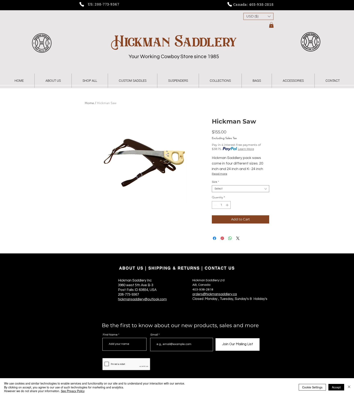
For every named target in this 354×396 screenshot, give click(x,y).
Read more (219, 173)
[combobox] (240, 188)
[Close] (349, 387)
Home (89, 103)
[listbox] (258, 16)
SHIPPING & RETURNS (174, 268)
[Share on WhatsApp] (230, 238)
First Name (110, 334)
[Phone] (81, 4)
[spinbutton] (221, 205)
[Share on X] (237, 238)
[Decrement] (215, 205)
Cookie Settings (312, 387)
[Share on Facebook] (214, 238)
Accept (336, 387)
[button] (258, 16)
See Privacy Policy (73, 391)
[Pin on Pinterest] (222, 238)
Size (215, 181)
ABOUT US (131, 268)
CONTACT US (220, 268)
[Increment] (227, 205)
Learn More (246, 149)
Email (154, 334)
